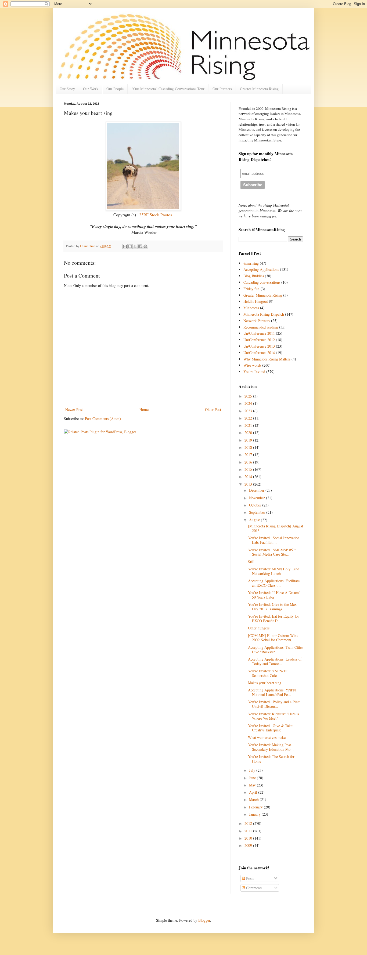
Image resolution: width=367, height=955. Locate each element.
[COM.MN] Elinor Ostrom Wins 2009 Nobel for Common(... (273, 638)
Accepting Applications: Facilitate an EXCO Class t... (274, 583)
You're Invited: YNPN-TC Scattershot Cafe (268, 673)
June (253, 777)
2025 (248, 396)
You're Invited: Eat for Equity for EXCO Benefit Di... (273, 618)
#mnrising (251, 263)
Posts (249, 878)
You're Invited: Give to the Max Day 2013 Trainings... (272, 606)
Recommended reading (260, 327)
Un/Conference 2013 (259, 346)
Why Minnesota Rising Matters (266, 359)
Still (251, 561)
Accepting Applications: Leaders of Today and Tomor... (275, 661)
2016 (248, 462)
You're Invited (254, 371)
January (255, 814)
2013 (248, 484)
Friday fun (251, 288)
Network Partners (256, 320)
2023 (248, 410)
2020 (248, 432)
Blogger (204, 920)
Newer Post (74, 409)
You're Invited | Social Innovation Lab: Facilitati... (274, 540)
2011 (248, 830)
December (257, 490)
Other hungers (258, 627)
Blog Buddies (253, 275)
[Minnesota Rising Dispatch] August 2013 (275, 528)
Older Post (213, 409)
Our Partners (222, 88)
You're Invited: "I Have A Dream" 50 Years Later (274, 595)
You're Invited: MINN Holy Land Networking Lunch (273, 571)
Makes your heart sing (264, 682)
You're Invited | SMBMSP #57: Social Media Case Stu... (272, 552)
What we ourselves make (267, 737)
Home (144, 409)
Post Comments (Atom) (103, 418)
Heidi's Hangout (255, 301)
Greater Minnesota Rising (259, 88)
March (254, 799)
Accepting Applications (261, 269)
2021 (248, 425)
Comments (253, 887)
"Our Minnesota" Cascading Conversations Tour (168, 88)
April (253, 792)
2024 (248, 403)
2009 (248, 845)
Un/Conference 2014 (259, 352)
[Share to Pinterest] (145, 246)
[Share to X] (135, 246)
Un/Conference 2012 (259, 339)
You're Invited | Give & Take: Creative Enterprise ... (270, 728)
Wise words (252, 365)
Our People (115, 88)
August (255, 519)
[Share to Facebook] (140, 246)
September (257, 512)
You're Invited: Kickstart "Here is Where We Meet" (273, 716)
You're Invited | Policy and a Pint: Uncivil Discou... (274, 704)
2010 (248, 838)
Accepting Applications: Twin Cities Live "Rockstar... (275, 649)
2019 (248, 440)
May (253, 785)
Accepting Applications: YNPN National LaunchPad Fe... (272, 692)
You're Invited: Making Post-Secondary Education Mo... (271, 747)
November (257, 497)
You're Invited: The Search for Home (271, 759)
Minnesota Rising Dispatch (263, 314)
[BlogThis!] (130, 246)
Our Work (90, 88)
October (255, 505)
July (252, 770)
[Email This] (125, 246)
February (256, 807)
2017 (248, 454)
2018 (248, 447)
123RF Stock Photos (154, 214)
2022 (248, 418)
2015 (248, 469)
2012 (248, 823)
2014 (248, 476)
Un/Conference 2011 (259, 333)
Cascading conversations (261, 282)
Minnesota (251, 307)
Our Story (67, 88)
